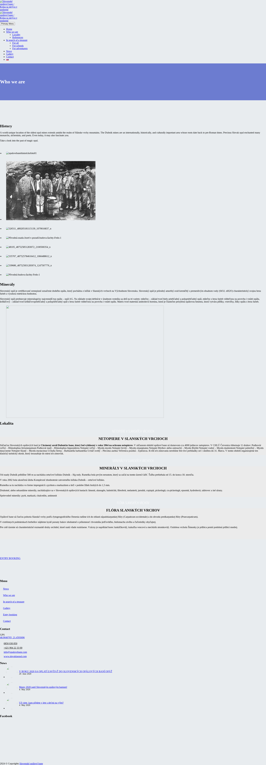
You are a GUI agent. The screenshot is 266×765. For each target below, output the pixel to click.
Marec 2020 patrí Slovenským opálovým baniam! (43, 687)
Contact (10, 56)
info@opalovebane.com (15, 652)
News (9, 51)
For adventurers (20, 48)
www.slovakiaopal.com (15, 656)
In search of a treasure (16, 40)
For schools (18, 45)
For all (15, 43)
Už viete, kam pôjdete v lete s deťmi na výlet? (41, 702)
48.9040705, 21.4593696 (12, 637)
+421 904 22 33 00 (13, 647)
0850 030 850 (10, 643)
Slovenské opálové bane (31, 763)
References (17, 37)
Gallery (9, 54)
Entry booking (10, 614)
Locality (16, 34)
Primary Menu (7, 24)
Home (9, 29)
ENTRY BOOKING (10, 558)
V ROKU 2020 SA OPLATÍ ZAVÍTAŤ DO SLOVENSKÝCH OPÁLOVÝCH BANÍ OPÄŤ (65, 671)
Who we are (12, 32)
